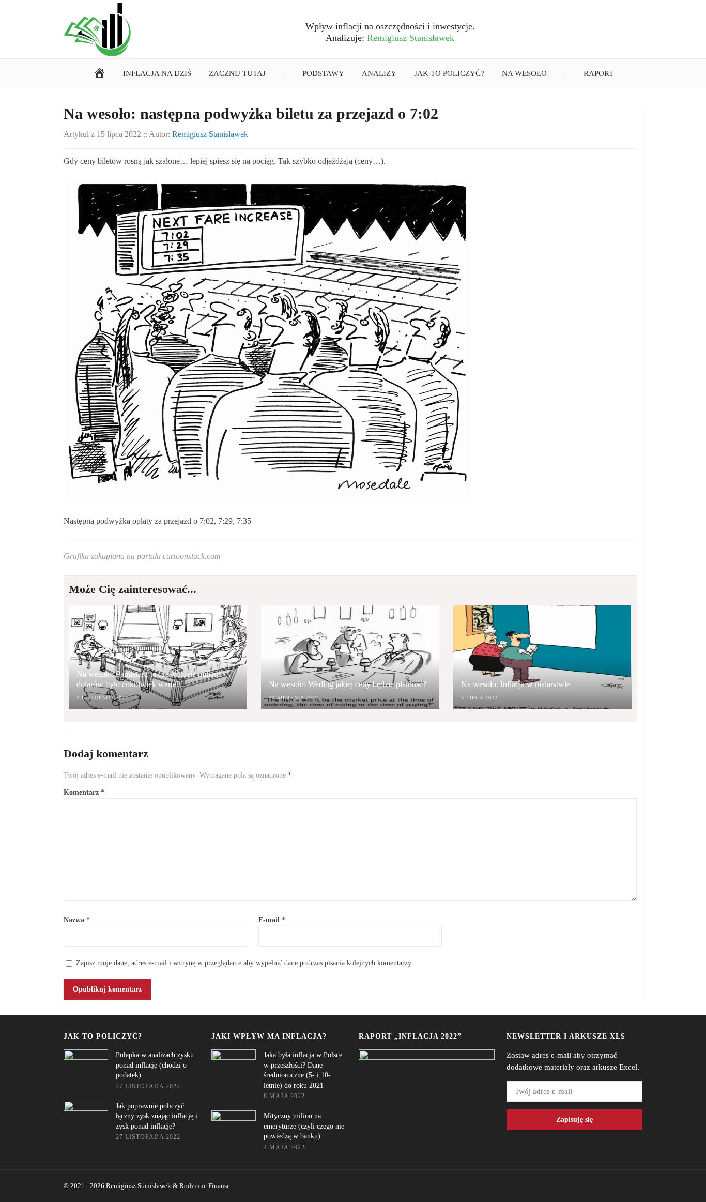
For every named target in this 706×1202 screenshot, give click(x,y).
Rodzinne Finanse (204, 1186)
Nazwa (77, 920)
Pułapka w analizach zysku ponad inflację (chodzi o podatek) (155, 1065)
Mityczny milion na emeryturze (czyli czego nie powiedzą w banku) (304, 1126)
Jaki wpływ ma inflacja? (269, 1036)
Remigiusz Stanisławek (138, 1186)
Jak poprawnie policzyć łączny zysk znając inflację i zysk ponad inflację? (156, 1116)
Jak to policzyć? (103, 1036)
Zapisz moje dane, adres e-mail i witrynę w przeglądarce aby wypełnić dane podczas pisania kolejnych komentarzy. (244, 963)
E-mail (271, 920)
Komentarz (84, 792)
